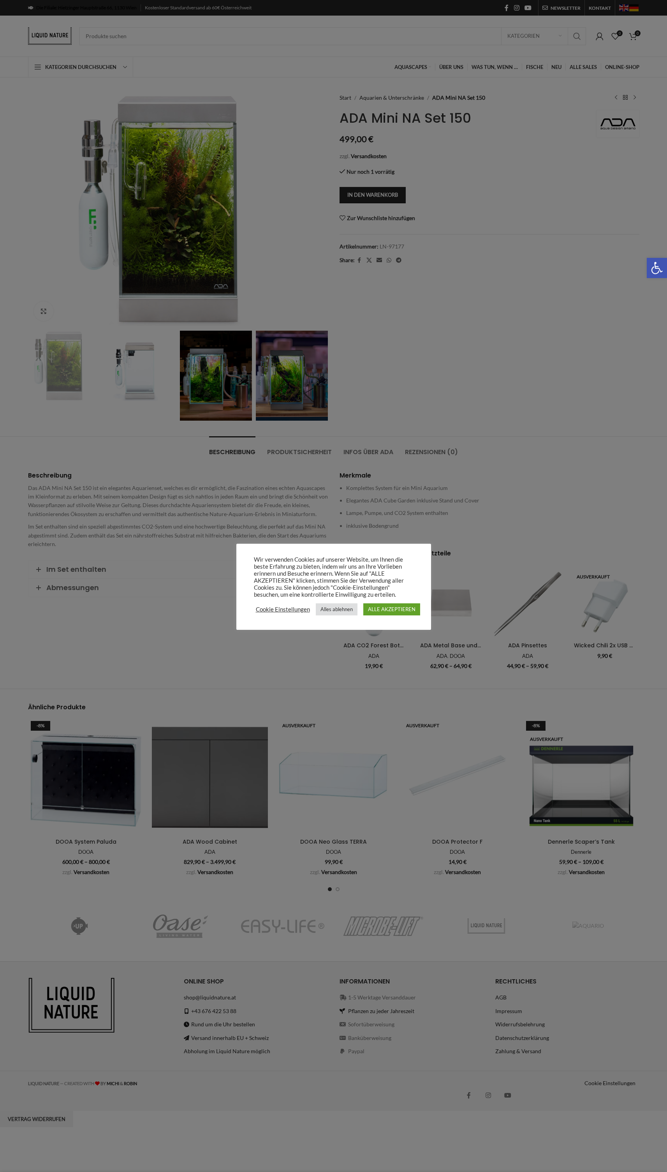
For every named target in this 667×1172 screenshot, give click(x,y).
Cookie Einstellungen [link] (283, 609)
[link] (657, 268)
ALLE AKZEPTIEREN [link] (391, 609)
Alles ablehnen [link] (336, 609)
